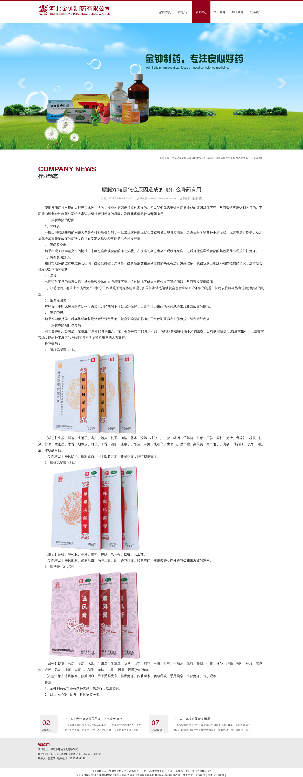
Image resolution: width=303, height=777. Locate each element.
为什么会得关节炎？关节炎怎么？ (99, 718)
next (282, 83)
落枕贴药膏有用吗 (197, 718)
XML (210, 775)
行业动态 (209, 158)
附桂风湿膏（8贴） (64, 349)
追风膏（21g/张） (63, 566)
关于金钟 (219, 12)
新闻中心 (201, 12)
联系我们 (256, 12)
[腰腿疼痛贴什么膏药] (74, 14)
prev (21, 83)
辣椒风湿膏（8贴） (64, 462)
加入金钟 (237, 12)
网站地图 (219, 775)
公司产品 (183, 12)
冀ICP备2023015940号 (198, 770)
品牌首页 (165, 12)
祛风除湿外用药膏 (181, 158)
